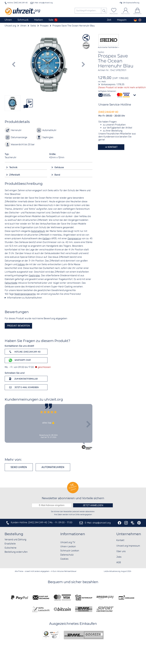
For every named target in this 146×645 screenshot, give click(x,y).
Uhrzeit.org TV (67, 542)
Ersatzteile (10, 543)
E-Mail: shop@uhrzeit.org (43, 3)
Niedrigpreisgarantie (25, 294)
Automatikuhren (52, 467)
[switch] (54, 636)
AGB (118, 562)
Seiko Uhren (19, 467)
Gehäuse (59, 167)
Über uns (121, 551)
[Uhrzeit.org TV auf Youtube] (132, 523)
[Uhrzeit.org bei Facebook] (119, 523)
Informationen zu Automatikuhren (24, 297)
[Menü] (57, 632)
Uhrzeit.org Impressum (128, 545)
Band (57, 174)
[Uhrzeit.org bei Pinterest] (139, 523)
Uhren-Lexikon (68, 546)
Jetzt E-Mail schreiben (26, 387)
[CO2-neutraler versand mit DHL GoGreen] (84, 635)
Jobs (118, 557)
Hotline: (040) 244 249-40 (17, 3)
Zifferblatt (15, 174)
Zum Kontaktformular (26, 379)
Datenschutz (67, 554)
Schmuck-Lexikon (69, 550)
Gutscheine (10, 547)
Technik (13, 167)
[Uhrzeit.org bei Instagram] (126, 523)
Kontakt (112, 147)
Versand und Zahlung (15, 539)
